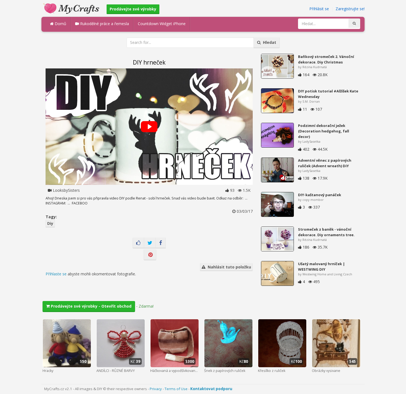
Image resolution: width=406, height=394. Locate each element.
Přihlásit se (319, 8)
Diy (50, 223)
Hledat (268, 42)
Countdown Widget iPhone (162, 23)
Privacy (156, 388)
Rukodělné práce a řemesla (104, 23)
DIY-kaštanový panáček (319, 194)
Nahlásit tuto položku (228, 267)
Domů (60, 23)
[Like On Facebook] (138, 243)
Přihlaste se (56, 273)
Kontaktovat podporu (211, 388)
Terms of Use (176, 388)
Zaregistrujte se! (350, 8)
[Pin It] (150, 254)
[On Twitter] (150, 243)
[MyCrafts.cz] (72, 8)
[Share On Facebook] (160, 243)
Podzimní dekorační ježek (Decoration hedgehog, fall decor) (323, 131)
